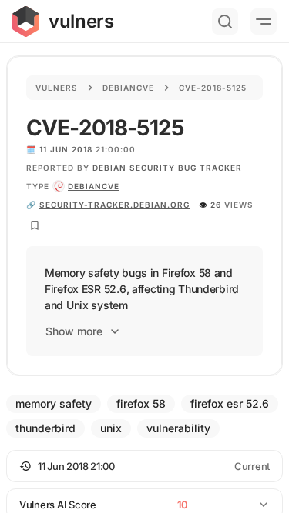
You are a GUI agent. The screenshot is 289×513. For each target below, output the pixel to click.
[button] (144, 466)
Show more (73, 331)
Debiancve (128, 87)
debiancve (93, 186)
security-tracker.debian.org (114, 204)
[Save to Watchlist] (34, 225)
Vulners (56, 87)
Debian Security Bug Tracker (167, 167)
